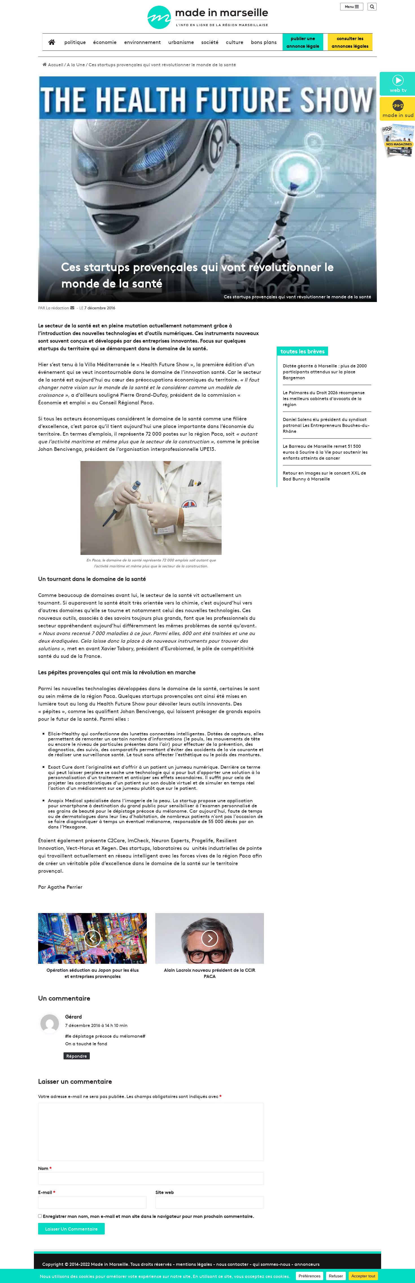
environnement (142, 41)
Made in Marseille (109, 1264)
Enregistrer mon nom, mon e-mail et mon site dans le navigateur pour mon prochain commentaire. (148, 1216)
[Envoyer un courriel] (72, 307)
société (210, 41)
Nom (45, 1168)
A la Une (76, 64)
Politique (75, 41)
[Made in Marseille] (207, 17)
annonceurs (307, 1264)
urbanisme (181, 41)
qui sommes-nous (271, 1264)
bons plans (264, 41)
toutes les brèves (303, 351)
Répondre (76, 1056)
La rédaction (57, 307)
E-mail (46, 1192)
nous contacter (232, 1264)
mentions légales (194, 1264)
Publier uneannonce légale (303, 42)
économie (105, 41)
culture (234, 41)
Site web (165, 1192)
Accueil (55, 64)
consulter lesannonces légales (350, 42)
